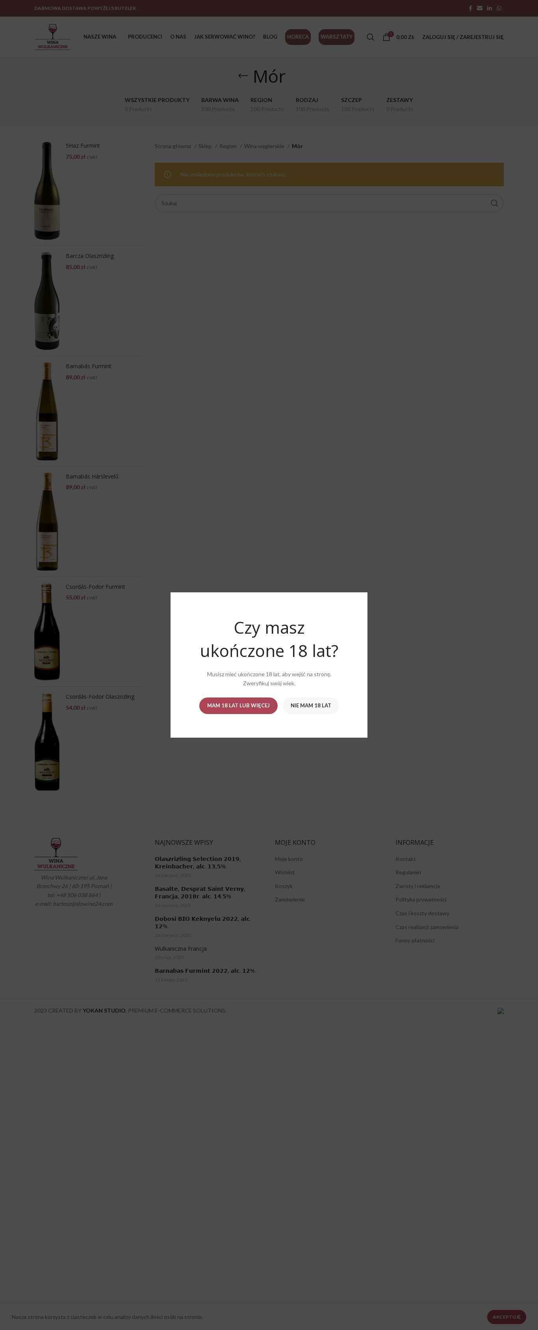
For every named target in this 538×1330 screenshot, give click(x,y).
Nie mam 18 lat (311, 705)
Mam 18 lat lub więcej (238, 705)
